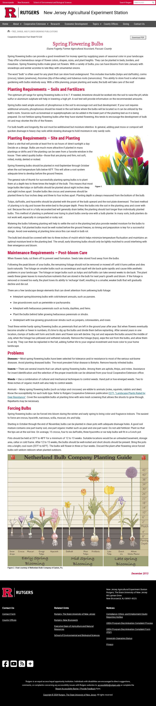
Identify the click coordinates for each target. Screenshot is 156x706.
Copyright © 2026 (50, 694)
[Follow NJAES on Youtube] (14, 664)
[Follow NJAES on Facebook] (5, 664)
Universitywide (8, 2)
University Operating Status (119, 638)
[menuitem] (5, 24)
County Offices (111, 24)
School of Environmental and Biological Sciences (77, 635)
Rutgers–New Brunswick (66, 620)
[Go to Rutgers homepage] (17, 596)
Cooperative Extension (35, 24)
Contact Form (8, 614)
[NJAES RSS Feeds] (22, 664)
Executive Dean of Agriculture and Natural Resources (74, 628)
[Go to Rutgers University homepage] (22, 12)
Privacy (109, 644)
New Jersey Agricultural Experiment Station (86, 12)
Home (5, 24)
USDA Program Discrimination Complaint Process (129, 623)
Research (55, 24)
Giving (126, 24)
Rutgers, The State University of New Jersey (74, 614)
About (16, 24)
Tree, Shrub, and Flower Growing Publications (35, 31)
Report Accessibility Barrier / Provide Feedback (75, 688)
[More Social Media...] (30, 664)
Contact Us (139, 24)
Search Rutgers (125, 2)
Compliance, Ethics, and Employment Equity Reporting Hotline (126, 615)
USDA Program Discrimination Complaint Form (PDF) (128, 631)
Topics (96, 24)
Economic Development (76, 24)
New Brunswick (23, 2)
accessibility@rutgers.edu (109, 685)
